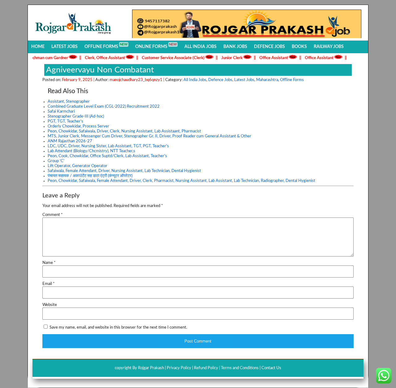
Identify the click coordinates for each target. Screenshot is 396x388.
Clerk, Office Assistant (100, 58)
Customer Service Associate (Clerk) (168, 58)
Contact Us (271, 368)
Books (299, 47)
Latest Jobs (64, 47)
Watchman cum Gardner (41, 58)
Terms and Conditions (240, 368)
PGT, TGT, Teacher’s (65, 121)
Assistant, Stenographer (69, 102)
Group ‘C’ (56, 161)
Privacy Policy (179, 368)
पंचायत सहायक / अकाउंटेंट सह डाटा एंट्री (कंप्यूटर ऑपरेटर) (90, 176)
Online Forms (156, 46)
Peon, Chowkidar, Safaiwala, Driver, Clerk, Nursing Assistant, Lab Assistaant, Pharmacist (124, 131)
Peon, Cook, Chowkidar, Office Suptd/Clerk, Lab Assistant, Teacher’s (107, 156)
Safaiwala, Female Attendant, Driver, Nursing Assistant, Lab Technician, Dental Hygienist (124, 171)
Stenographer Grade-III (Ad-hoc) (76, 116)
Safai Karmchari (61, 112)
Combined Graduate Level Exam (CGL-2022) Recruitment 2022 (104, 107)
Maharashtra (267, 80)
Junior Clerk (227, 58)
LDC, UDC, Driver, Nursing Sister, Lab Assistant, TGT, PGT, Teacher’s (108, 146)
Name (49, 263)
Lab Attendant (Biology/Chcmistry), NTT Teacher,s (91, 151)
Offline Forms (106, 46)
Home (38, 47)
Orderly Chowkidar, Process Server (78, 126)
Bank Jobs (235, 47)
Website (49, 305)
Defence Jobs (269, 47)
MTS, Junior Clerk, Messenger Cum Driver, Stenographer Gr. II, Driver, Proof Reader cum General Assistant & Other (149, 136)
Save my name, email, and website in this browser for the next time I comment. (118, 327)
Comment (52, 215)
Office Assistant (268, 58)
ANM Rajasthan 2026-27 (70, 141)
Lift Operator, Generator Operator (77, 166)
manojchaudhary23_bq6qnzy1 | (137, 80)
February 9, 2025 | (78, 80)
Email (48, 284)
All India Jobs (200, 47)
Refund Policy (206, 368)
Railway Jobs (329, 47)
